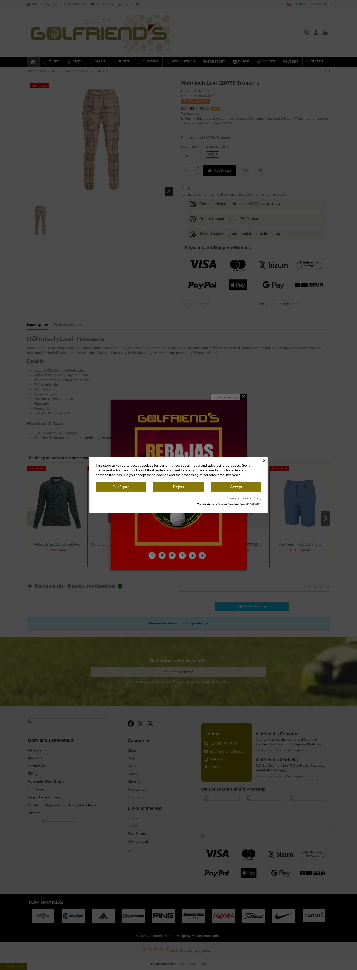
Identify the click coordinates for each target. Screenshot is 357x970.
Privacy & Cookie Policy (243, 498)
